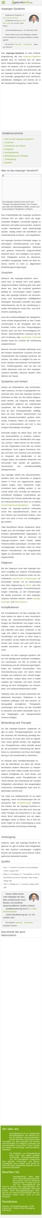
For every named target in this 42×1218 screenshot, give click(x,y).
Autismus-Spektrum (32, 56)
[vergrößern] (39, 201)
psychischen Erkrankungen (24, 578)
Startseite (18, 44)
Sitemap (5, 1206)
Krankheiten (27, 44)
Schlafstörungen (24, 803)
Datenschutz (7, 1208)
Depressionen (21, 602)
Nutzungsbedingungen (19, 1206)
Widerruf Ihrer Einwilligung (24, 1208)
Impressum (6, 1210)
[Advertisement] (21, 108)
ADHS (28, 585)
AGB (32, 1206)
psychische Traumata (31, 337)
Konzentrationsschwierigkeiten (14, 505)
